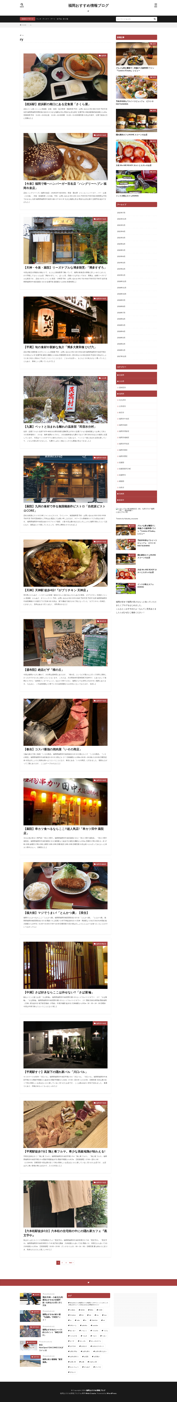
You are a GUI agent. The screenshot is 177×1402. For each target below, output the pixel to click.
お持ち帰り (86, 1351)
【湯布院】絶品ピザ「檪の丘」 (43, 669)
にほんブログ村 (122, 512)
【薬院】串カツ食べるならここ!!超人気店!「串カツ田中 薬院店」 (63, 831)
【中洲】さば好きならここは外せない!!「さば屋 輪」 (58, 992)
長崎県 (121, 494)
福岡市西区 (123, 456)
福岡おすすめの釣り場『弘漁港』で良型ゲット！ (52, 1317)
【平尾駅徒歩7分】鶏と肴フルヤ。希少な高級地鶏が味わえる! (64, 1151)
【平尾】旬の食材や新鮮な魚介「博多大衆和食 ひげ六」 (60, 347)
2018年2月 (121, 344)
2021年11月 (121, 219)
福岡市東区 (123, 450)
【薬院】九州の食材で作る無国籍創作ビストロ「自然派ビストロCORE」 (64, 508)
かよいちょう (74, 1367)
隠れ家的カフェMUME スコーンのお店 (131, 134)
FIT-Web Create (89, 1393)
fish (82, 1315)
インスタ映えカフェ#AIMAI (127, 196)
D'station (73, 1315)
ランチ (38, 19)
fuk (90, 1315)
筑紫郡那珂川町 (125, 469)
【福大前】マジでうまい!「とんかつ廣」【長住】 (56, 912)
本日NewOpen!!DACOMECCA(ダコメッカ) (51, 1347)
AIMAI (83, 1310)
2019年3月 (121, 263)
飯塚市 (121, 500)
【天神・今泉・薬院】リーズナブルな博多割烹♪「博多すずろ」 (65, 267)
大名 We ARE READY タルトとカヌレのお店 (133, 165)
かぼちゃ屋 (93, 1362)
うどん (106, 1330)
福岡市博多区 (101, 944)
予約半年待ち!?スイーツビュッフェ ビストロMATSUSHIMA (135, 102)
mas (105, 1315)
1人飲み (72, 1310)
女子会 (59, 19)
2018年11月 (121, 288)
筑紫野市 (122, 475)
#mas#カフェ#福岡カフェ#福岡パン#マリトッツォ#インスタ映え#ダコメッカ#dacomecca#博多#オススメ (88, 1304)
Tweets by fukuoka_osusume (127, 519)
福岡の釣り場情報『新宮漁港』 (52, 1360)
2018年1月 (121, 350)
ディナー (46, 19)
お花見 (86, 1356)
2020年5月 (121, 250)
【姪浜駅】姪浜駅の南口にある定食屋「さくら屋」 (57, 104)
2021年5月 (121, 225)
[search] (154, 19)
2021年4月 (121, 231)
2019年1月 (121, 275)
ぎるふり (73, 1372)
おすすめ (73, 1346)
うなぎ (85, 1336)
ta (85, 1320)
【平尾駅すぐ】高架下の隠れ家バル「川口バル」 (55, 1071)
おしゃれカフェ (96, 1341)
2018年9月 (121, 300)
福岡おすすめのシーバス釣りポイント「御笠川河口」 (52, 1332)
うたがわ (95, 1330)
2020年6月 (121, 244)
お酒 (82, 1362)
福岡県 (103, 56)
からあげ (87, 1367)
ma (97, 1315)
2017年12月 (121, 356)
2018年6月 (121, 319)
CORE (100, 1310)
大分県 (103, 378)
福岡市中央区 (101, 135)
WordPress (112, 1393)
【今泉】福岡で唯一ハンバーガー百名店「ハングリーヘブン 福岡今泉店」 (64, 186)
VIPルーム (73, 1325)
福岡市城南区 (101, 864)
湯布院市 (103, 621)
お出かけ (84, 1346)
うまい (104, 1336)
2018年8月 (121, 306)
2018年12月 (121, 281)
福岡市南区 (123, 425)
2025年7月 (121, 213)
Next (70, 1263)
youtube (95, 1325)
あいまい (73, 1330)
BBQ (91, 1310)
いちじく (84, 1330)
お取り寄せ (73, 1351)
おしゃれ (82, 1341)
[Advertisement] (135, 1310)
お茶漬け (97, 1356)
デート (53, 19)
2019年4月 (121, 256)
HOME (24, 25)
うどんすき (73, 1336)
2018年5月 (121, 325)
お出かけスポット (98, 1346)
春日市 (121, 412)
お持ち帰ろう (74, 1356)
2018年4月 (121, 331)
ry (30, 25)
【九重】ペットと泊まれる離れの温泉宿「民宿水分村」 (60, 426)
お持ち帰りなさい (101, 1351)
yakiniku (84, 1325)
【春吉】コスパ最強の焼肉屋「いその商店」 (52, 749)
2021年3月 (121, 238)
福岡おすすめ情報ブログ (88, 5)
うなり (94, 1336)
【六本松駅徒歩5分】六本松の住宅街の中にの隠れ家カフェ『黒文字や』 (65, 1233)
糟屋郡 (121, 481)
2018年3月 (121, 338)
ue (104, 1320)
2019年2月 (121, 269)
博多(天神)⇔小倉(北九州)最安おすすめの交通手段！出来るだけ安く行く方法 (53, 1301)
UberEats (95, 1320)
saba (78, 1320)
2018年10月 (121, 294)
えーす (72, 1341)
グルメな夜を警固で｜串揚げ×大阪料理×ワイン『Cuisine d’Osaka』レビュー (135, 69)
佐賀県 (121, 375)
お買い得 (73, 1362)
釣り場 (65, 19)
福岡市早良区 (124, 444)
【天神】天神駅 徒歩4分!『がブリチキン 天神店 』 (56, 590)
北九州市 (122, 400)
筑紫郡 (121, 462)
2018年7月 (121, 313)
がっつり (98, 1367)
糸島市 (121, 487)
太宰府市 (122, 406)
